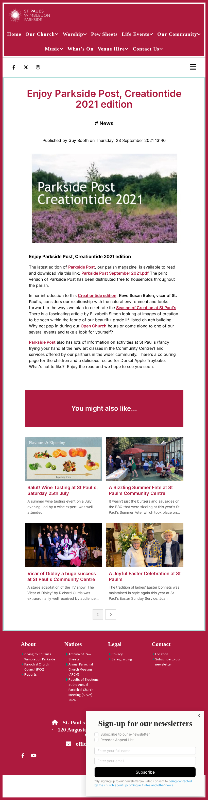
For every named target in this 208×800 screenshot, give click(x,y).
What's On (80, 49)
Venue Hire (111, 49)
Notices (73, 644)
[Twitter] (26, 67)
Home (14, 34)
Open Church (94, 325)
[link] (42, 34)
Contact (161, 644)
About (28, 644)
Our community (177, 34)
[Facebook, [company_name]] (23, 755)
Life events (135, 34)
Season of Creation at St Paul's (146, 307)
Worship (73, 34)
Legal (115, 644)
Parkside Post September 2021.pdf (115, 273)
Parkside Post (81, 267)
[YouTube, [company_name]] (33, 755)
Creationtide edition (97, 295)
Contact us (146, 49)
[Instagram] (38, 67)
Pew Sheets (104, 34)
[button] (176, 67)
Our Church (40, 34)
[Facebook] (14, 67)
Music (52, 49)
